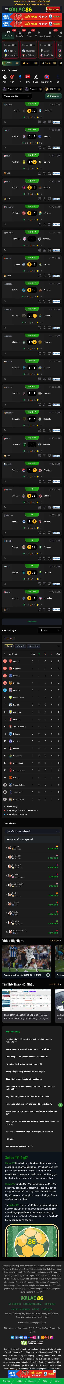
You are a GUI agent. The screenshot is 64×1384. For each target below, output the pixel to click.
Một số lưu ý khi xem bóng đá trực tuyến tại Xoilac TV (29, 1131)
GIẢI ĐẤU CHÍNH (9, 70)
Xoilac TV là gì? (13, 1032)
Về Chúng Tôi (15, 1304)
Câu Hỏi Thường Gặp (20, 1309)
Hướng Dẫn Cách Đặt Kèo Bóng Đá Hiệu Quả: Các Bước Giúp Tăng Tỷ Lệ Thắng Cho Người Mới (26, 1018)
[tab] (8, 34)
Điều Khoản (50, 1304)
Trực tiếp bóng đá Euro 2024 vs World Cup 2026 (27, 1096)
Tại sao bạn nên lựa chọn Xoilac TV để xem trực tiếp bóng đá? (31, 1112)
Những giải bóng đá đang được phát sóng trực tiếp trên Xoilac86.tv (30, 1087)
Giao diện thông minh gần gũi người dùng (24, 1079)
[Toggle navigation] (6, 10)
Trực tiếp (6, 1381)
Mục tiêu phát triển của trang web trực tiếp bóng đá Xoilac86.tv (29, 1040)
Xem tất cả (54, 941)
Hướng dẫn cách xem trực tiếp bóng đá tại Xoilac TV (29, 1104)
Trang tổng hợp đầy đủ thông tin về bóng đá (25, 1071)
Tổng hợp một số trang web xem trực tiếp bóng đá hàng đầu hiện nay (32, 1122)
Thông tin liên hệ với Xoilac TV (19, 1146)
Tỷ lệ (45, 1381)
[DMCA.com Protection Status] (32, 1343)
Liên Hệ (35, 1309)
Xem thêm (32, 622)
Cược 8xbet (53, 9)
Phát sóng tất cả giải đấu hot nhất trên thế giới (26, 1056)
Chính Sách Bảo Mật (32, 1304)
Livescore (32, 1381)
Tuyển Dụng (47, 1309)
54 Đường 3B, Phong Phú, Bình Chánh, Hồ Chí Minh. (36, 1314)
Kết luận (9, 1139)
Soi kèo (19, 1381)
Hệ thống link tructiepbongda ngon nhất (24, 1064)
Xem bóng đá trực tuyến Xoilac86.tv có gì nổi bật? (28, 1049)
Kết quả (57, 1381)
